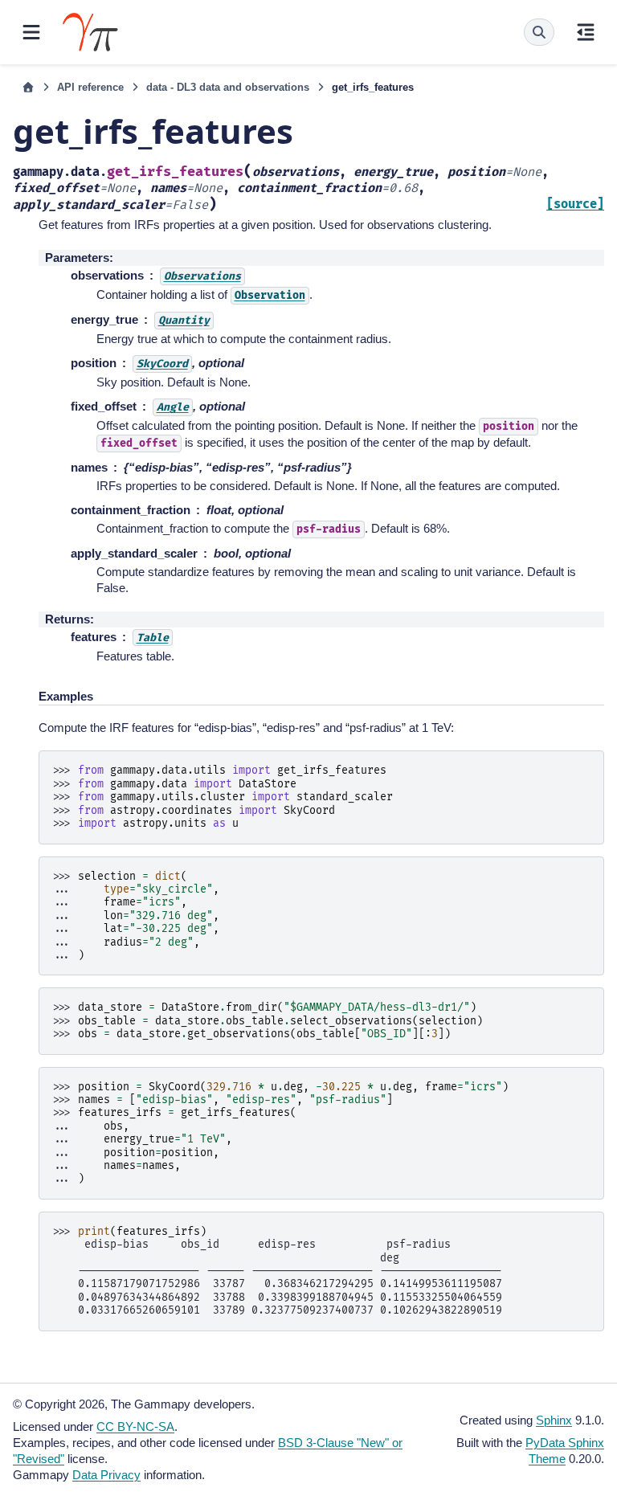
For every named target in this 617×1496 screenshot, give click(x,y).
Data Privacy (106, 1475)
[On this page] (585, 32)
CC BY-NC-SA (135, 1426)
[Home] (28, 88)
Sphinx (554, 1420)
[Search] (539, 32)
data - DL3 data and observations (227, 87)
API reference (90, 87)
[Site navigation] (31, 32)
